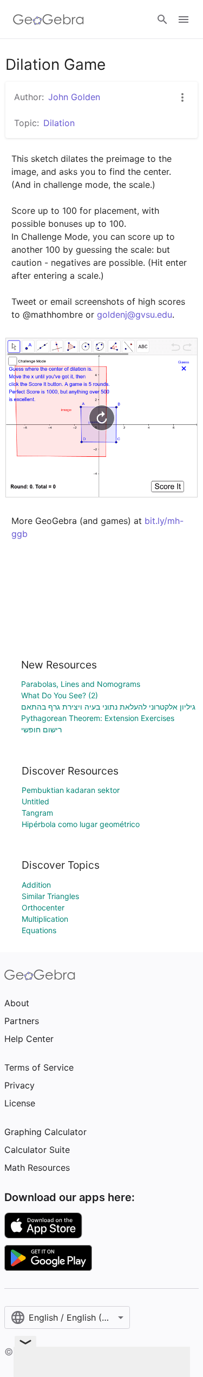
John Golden (74, 96)
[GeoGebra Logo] (48, 19)
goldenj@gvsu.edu (134, 314)
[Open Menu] (183, 19)
